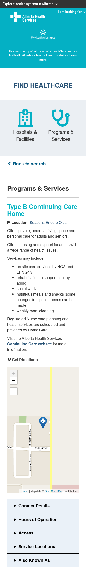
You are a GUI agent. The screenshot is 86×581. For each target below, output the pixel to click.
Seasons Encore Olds (48, 222)
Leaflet (24, 491)
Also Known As (34, 560)
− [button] (13, 381)
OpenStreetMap (54, 491)
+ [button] (13, 373)
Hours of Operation (38, 519)
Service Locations (36, 546)
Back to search (29, 163)
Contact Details (34, 506)
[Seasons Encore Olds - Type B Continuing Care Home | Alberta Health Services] (43, 423)
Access (25, 533)
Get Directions (25, 359)
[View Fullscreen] (13, 391)
